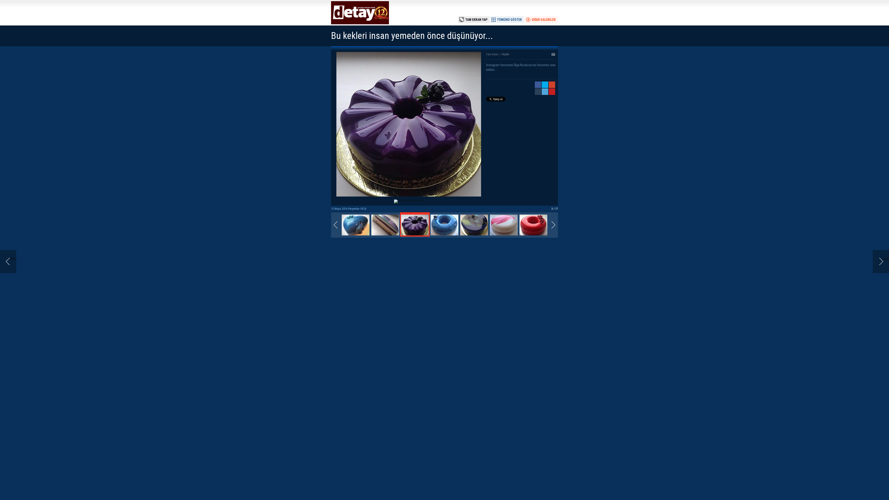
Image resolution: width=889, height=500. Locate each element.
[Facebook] (538, 84)
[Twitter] (545, 84)
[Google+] (552, 84)
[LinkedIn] (545, 91)
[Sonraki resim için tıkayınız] (408, 195)
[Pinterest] (552, 91)
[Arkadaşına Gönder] (553, 55)
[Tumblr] (538, 91)
